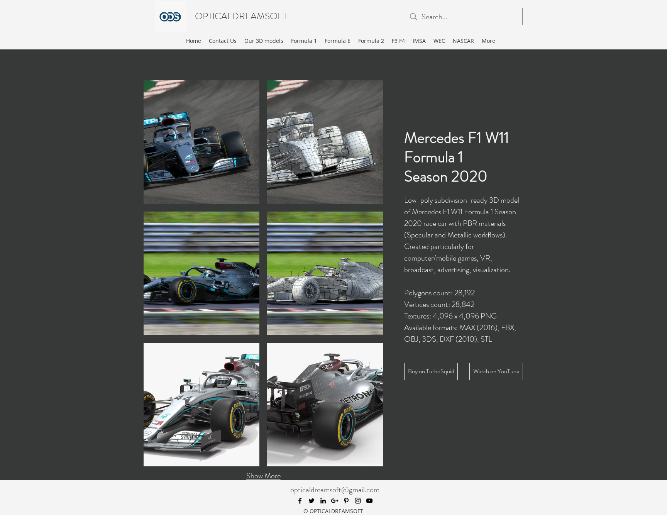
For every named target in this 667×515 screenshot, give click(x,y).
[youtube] (369, 501)
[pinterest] (346, 501)
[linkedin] (323, 501)
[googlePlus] (335, 501)
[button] (201, 142)
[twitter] (311, 501)
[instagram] (358, 501)
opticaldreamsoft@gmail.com (334, 489)
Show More (263, 475)
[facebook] (300, 501)
